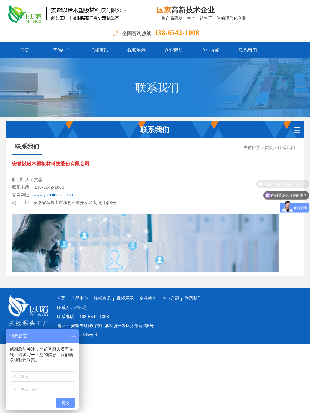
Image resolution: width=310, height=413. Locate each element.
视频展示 (136, 50)
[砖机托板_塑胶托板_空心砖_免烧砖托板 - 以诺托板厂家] (77, 13)
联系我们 (248, 50)
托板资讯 (99, 50)
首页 (24, 50)
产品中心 (62, 50)
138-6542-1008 (176, 33)
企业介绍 (211, 50)
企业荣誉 (173, 50)
